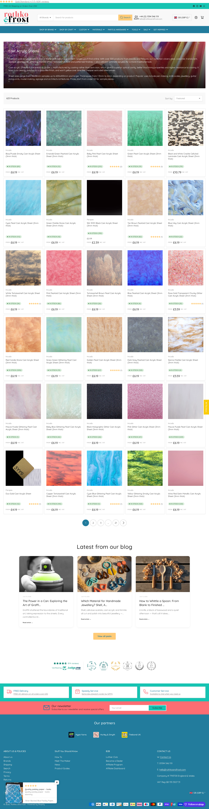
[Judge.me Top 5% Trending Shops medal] (151, 665)
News (57, 764)
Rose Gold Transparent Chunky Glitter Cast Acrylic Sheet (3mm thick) (185, 294)
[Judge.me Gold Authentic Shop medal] (115, 665)
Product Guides (62, 768)
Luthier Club (112, 757)
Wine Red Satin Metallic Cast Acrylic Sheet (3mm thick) (184, 494)
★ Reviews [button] (206, 407)
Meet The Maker (62, 761)
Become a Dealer (114, 761)
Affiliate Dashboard (115, 768)
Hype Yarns (81, 734)
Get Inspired (159, 29)
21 (116, 522)
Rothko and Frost (18, 804)
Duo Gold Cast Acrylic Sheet (18, 493)
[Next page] (123, 523)
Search (7, 768)
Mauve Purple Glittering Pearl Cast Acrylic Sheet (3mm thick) (21, 428)
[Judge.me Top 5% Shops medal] (139, 665)
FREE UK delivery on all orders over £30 (31, 694)
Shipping (8, 764)
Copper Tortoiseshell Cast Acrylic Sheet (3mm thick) (61, 494)
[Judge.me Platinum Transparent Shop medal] (91, 665)
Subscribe (157, 707)
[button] (57, 782)
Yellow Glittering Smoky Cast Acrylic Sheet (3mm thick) (144, 494)
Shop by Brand (47, 29)
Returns (7, 779)
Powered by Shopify (36, 804)
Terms (7, 776)
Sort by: (169, 98)
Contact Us (165, 757)
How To (58, 757)
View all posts (104, 636)
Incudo (9, 150)
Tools (135, 29)
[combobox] (93, 17)
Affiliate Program (114, 764)
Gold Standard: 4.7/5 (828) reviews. (32, 1)
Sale (146, 29)
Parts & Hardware (117, 29)
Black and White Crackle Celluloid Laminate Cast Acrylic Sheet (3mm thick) (184, 156)
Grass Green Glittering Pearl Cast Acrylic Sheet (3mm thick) (61, 361)
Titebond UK (135, 734)
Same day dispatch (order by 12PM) (97, 694)
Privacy (7, 772)
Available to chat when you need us (165, 694)
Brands (7, 761)
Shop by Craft (66, 29)
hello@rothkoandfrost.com (172, 769)
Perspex (90, 219)
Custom (83, 29)
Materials (97, 29)
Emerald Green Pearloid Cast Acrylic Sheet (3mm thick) (62, 155)
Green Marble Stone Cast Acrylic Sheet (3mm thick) (61, 224)
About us (8, 757)
